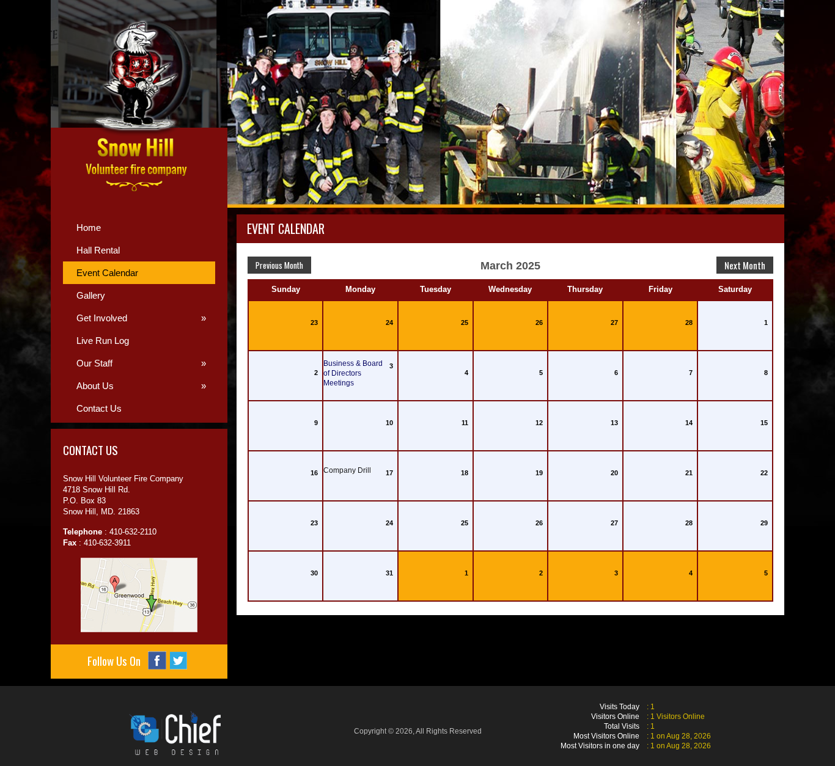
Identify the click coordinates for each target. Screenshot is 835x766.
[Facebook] (157, 660)
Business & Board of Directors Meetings (353, 373)
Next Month (744, 265)
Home (88, 227)
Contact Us (99, 408)
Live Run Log (102, 340)
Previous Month (279, 265)
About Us (141, 386)
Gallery (90, 295)
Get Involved (141, 318)
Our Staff (141, 363)
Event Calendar (107, 273)
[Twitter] (178, 660)
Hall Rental (98, 250)
